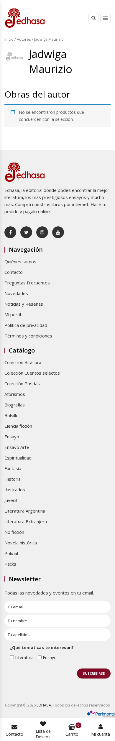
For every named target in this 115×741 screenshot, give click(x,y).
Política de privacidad (25, 325)
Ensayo (11, 436)
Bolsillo (11, 415)
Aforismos (14, 394)
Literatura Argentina (24, 511)
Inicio (9, 39)
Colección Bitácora (22, 362)
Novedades (16, 293)
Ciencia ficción (18, 426)
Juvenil (10, 500)
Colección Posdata (23, 383)
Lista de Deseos (43, 734)
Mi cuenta (100, 734)
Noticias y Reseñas (23, 304)
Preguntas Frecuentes (27, 283)
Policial (11, 553)
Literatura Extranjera (25, 521)
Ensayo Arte (16, 447)
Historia (12, 479)
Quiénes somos (20, 261)
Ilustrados (14, 490)
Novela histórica (20, 543)
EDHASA (44, 705)
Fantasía (12, 468)
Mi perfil (12, 314)
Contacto (13, 272)
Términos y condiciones (28, 336)
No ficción (14, 532)
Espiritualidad (18, 458)
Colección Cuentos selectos (32, 373)
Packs (10, 564)
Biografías (14, 405)
